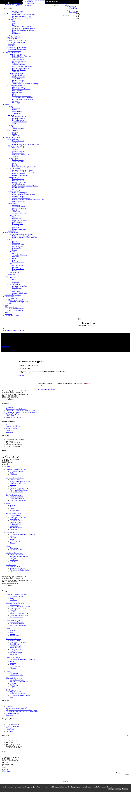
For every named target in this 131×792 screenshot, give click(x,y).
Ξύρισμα (11, 115)
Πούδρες (15, 258)
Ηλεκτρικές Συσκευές (15, 54)
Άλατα (14, 289)
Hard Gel (15, 165)
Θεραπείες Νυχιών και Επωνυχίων (22, 170)
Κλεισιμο (111, 789)
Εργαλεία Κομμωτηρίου (12, 52)
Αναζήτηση (8, 312)
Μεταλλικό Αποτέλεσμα (19, 220)
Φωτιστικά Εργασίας (18, 206)
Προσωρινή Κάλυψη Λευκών (17, 49)
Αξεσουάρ (11, 274)
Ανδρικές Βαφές (17, 111)
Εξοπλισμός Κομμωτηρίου (13, 295)
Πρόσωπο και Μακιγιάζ (12, 232)
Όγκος (14, 32)
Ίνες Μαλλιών (16, 113)
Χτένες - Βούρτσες (18, 128)
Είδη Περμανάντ (17, 92)
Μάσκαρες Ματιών (18, 244)
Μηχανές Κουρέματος (19, 61)
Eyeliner (14, 241)
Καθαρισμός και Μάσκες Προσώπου (23, 236)
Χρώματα (15, 142)
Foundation (15, 257)
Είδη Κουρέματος (17, 87)
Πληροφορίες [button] (65, 700)
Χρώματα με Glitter (18, 153)
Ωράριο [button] (65, 751)
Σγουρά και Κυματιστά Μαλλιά (21, 26)
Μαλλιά (10, 106)
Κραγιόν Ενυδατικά (18, 269)
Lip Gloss (15, 267)
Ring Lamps (16, 103)
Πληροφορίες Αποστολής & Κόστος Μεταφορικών (21, 410)
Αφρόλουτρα (16, 291)
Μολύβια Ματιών (17, 246)
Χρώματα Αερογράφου (19, 229)
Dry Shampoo (16, 33)
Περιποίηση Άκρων (14, 168)
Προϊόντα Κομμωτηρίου (15, 73)
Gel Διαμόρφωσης (17, 160)
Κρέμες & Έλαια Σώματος (20, 286)
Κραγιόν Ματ (16, 270)
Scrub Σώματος (17, 288)
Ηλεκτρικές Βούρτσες (19, 70)
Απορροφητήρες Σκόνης (19, 213)
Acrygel (14, 163)
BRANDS (8, 305)
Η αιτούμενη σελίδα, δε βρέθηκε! (15, 330)
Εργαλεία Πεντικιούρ (18, 180)
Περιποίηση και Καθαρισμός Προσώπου (20, 234)
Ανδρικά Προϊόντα (14, 298)
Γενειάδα (11, 125)
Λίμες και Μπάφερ (18, 196)
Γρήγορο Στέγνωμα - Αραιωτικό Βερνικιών (25, 144)
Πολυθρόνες (30, 3)
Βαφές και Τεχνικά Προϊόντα (13, 37)
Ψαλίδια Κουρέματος (18, 75)
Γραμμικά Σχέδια (17, 224)
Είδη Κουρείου (13, 130)
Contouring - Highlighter (19, 255)
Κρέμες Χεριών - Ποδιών (20, 175)
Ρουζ (13, 260)
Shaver (14, 123)
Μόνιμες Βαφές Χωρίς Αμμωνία (18, 40)
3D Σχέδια (15, 225)
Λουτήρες (30, 1)
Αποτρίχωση (12, 277)
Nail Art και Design (14, 215)
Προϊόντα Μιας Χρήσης (19, 193)
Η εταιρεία (9, 407)
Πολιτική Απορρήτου (12, 414)
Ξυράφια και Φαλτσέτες (19, 122)
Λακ (13, 21)
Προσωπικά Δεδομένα (105, 787)
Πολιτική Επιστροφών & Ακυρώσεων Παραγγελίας (22, 412)
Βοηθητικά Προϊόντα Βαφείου (17, 47)
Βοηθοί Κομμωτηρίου (16, 554)
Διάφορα (15, 101)
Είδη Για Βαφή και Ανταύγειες (21, 89)
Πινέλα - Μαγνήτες (18, 187)
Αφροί (14, 23)
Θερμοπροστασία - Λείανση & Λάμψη (24, 28)
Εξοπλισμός (12, 231)
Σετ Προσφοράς (9, 296)
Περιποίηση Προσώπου (19, 116)
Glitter (14, 217)
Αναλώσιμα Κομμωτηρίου (16, 85)
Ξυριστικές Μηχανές (18, 64)
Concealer (15, 253)
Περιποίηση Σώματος (15, 284)
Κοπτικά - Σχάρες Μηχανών (20, 68)
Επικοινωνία (8, 314)
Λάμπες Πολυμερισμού (19, 208)
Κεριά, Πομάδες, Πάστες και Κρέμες (23, 30)
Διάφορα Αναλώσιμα (18, 201)
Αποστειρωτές (16, 212)
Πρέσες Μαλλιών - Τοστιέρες (21, 56)
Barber (7, 104)
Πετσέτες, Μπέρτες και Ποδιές (21, 96)
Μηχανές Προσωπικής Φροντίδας (22, 66)
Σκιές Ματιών (16, 248)
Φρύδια (14, 250)
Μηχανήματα (12, 203)
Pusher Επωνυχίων (18, 179)
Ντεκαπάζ (11, 44)
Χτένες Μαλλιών (17, 78)
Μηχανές (15, 132)
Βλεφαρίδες (16, 243)
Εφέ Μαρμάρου (17, 222)
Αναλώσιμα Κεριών (18, 281)
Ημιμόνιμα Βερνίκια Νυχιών (17, 146)
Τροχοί (14, 210)
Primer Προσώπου (18, 262)
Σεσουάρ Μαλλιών (18, 59)
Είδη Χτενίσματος (17, 90)
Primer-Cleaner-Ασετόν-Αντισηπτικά (23, 194)
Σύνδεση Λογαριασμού (73, 11)
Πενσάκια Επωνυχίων (19, 182)
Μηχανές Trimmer (17, 63)
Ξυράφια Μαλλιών (18, 82)
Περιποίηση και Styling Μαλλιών (18, 302)
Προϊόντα (15, 127)
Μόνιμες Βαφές (13, 39)
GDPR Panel (10, 430)
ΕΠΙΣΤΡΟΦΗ (5, 347)
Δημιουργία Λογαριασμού (73, 7)
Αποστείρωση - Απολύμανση (21, 198)
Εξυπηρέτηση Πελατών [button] (65, 719)
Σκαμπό (29, 5)
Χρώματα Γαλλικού (18, 151)
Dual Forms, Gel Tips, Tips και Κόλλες (24, 167)
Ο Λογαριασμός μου (11, 307)
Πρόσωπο (11, 251)
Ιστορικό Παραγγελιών (13, 426)
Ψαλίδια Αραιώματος (18, 77)
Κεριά (14, 279)
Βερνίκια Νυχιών (13, 139)
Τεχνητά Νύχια (13, 158)
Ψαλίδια (14, 134)
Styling (14, 109)
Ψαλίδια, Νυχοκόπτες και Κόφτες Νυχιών (25, 186)
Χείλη (10, 263)
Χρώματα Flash (17, 156)
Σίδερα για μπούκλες (18, 58)
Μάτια (10, 239)
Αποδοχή (118, 789)
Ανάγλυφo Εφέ (16, 227)
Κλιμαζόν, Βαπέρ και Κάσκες (19, 556)
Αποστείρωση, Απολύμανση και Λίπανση (25, 83)
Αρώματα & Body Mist (19, 293)
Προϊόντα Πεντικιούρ (18, 173)
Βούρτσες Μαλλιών (18, 80)
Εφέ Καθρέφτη (16, 218)
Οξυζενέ (11, 45)
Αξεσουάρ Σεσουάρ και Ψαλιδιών (22, 97)
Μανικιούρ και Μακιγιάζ (15, 300)
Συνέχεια (21, 375)
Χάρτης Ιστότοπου (11, 428)
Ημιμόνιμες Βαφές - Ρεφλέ (16, 42)
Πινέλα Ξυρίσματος (18, 120)
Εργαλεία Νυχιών (13, 177)
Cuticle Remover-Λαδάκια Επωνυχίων (24, 172)
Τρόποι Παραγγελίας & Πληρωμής (16, 409)
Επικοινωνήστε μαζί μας (13, 417)
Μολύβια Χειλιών (17, 265)
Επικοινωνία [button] (65, 735)
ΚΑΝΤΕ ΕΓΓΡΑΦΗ (44, 389)
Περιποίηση (16, 108)
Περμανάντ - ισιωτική (15, 51)
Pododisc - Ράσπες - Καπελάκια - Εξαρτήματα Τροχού (28, 199)
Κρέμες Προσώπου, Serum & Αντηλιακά (24, 237)
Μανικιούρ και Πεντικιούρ (13, 137)
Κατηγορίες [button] (65, 591)
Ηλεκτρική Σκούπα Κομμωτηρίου (22, 99)
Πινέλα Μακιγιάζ (13, 272)
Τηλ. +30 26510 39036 (12, 315)
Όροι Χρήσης (10, 416)
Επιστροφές (9, 432)
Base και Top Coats (18, 141)
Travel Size (11, 35)
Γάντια (14, 94)
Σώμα (6, 276)
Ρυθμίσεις (125, 789)
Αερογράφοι (16, 205)
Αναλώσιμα (15, 135)
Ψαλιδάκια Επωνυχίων (19, 184)
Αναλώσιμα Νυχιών (14, 191)
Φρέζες (14, 189)
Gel (13, 25)
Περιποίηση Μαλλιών (16, 471)
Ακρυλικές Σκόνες (18, 161)
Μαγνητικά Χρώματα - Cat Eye (21, 154)
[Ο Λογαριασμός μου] (67, 5)
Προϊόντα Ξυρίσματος (19, 118)
